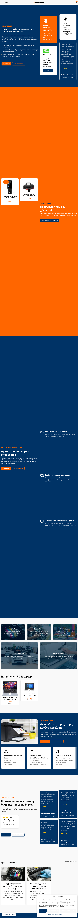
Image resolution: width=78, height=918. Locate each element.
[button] (75, 896)
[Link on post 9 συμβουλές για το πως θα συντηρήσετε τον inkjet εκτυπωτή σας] (13, 874)
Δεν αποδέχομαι (53, 911)
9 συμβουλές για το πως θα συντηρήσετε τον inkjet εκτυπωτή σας (13, 886)
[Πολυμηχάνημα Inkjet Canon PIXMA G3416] (29, 186)
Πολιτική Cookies (52, 914)
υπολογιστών (5, 38)
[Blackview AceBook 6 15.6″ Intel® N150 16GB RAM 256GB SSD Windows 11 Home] (10, 688)
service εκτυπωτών (10, 36)
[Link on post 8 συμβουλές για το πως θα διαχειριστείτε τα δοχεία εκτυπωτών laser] (39, 874)
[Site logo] (39, 2)
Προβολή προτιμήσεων (68, 911)
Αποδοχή (42, 911)
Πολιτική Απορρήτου (60, 914)
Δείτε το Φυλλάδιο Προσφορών (50, 220)
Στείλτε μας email (18, 63)
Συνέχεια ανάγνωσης (13, 902)
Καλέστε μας (6, 63)
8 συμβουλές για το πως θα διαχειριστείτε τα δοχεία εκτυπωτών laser (39, 886)
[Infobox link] (68, 76)
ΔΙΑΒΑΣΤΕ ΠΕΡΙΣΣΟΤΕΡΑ (71, 861)
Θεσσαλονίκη (16, 38)
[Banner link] (13, 632)
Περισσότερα (48, 70)
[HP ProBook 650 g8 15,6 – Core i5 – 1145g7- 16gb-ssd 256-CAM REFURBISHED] (29, 687)
